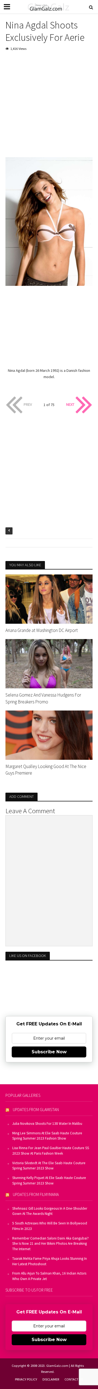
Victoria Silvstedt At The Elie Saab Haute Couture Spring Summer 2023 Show (48, 1166)
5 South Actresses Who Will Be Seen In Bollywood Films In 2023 (49, 1226)
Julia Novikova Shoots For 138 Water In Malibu (47, 1123)
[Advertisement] (49, 108)
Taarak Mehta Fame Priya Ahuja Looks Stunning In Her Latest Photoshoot (49, 1261)
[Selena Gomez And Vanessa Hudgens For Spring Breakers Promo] (49, 663)
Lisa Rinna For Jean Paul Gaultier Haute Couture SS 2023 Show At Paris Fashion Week (50, 1151)
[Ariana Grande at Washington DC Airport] (49, 598)
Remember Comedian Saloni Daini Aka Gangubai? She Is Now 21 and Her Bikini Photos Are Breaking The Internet (50, 1244)
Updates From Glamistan (36, 1109)
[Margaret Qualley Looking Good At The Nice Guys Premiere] (49, 734)
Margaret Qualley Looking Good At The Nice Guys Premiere (45, 769)
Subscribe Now (49, 1051)
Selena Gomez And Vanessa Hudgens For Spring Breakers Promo (43, 698)
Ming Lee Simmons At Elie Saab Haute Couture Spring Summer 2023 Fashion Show (47, 1136)
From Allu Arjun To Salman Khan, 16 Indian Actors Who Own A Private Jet (49, 1276)
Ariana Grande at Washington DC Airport (41, 630)
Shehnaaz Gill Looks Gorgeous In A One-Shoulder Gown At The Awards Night (49, 1211)
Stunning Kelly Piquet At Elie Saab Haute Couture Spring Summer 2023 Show (49, 1180)
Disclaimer (50, 1379)
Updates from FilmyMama (36, 1194)
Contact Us (74, 1379)
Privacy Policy (26, 1379)
